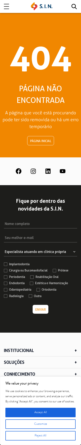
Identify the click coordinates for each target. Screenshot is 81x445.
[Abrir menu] (6, 6)
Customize (40, 424)
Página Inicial (40, 141)
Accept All (40, 412)
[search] (74, 6)
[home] (41, 6)
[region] (40, 411)
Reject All (40, 435)
